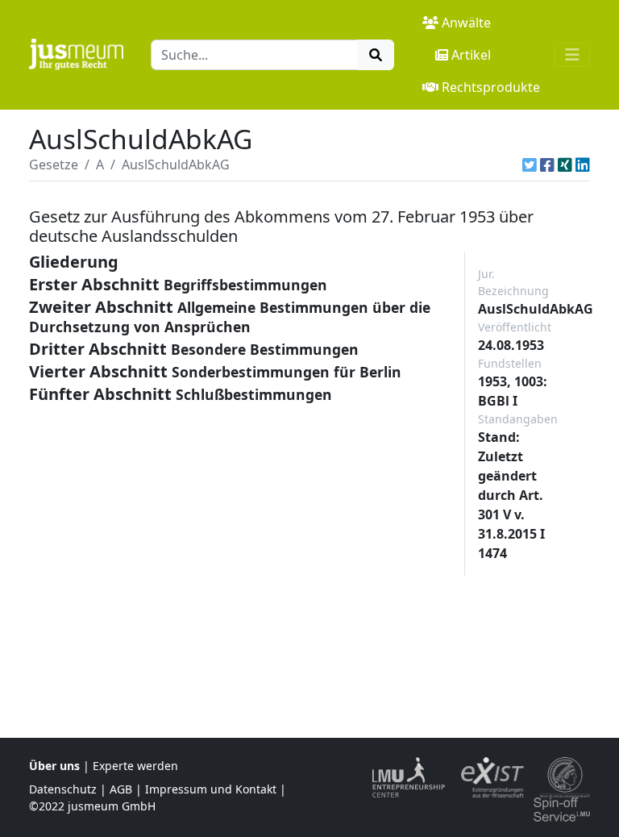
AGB (121, 789)
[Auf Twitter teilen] (529, 164)
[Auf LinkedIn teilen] (582, 164)
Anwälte (466, 22)
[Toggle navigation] (572, 55)
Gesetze (53, 164)
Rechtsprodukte (491, 87)
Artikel (471, 55)
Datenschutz (63, 789)
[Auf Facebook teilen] (547, 164)
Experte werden (135, 765)
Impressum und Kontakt (210, 789)
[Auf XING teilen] (565, 164)
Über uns (54, 765)
